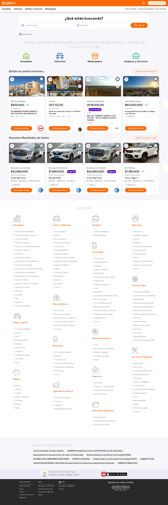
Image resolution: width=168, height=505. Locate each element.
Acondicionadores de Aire (105, 310)
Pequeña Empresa (141, 374)
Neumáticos (60, 276)
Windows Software (102, 307)
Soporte (21, 492)
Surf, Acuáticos (100, 394)
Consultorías (139, 385)
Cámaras (98, 266)
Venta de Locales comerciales (27, 246)
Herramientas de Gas (142, 310)
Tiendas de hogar (22, 355)
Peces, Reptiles (140, 254)
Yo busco (58, 329)
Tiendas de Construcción (144, 340)
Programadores (140, 393)
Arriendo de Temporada (25, 272)
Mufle (57, 268)
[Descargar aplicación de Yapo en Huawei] (103, 474)
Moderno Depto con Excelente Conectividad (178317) (115, 459)
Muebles (18, 344)
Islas (17, 298)
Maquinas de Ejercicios (103, 390)
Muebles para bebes (63, 409)
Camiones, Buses (62, 254)
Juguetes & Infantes (63, 391)
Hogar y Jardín (20, 322)
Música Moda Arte (101, 338)
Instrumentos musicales (104, 348)
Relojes (18, 404)
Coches (58, 401)
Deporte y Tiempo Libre (104, 386)
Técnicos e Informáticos (65, 363)
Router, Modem (100, 299)
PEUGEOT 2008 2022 (81, 459)
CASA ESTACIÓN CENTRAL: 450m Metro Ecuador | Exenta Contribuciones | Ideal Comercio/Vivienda (73, 463)
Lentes (18, 393)
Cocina (18, 333)
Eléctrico (137, 318)
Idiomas (58, 356)
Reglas (40, 495)
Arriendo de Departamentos (27, 261)
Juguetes (58, 405)
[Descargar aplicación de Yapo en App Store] (111, 474)
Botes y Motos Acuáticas (65, 318)
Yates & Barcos (60, 304)
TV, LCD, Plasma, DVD (103, 303)
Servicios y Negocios (142, 357)
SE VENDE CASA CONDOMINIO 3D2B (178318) (51, 459)
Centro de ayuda (160, 9)
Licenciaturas (60, 359)
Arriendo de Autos (62, 242)
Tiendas (61, 489)
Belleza (16, 379)
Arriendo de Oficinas (23, 265)
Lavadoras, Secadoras (103, 314)
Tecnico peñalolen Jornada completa (48, 451)
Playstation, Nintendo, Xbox (105, 295)
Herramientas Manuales (143, 307)
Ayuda (21, 489)
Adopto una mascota (143, 265)
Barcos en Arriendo (63, 314)
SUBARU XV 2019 (147, 459)
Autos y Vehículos (62, 225)
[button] (41, 86)
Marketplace (50, 9)
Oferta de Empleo (101, 231)
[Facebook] (113, 487)
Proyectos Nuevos (22, 306)
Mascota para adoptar (143, 261)
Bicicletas (98, 383)
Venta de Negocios (142, 382)
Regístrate (22, 497)
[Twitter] (121, 487)
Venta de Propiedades (24, 231)
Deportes (97, 376)
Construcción (139, 285)
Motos (57, 235)
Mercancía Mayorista (103, 410)
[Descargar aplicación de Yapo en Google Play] (122, 474)
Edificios (18, 291)
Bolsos (18, 385)
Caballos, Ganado (141, 235)
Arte (96, 345)
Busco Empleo (100, 235)
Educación (58, 345)
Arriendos (19, 254)
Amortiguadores (61, 250)
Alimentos (138, 231)
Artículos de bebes (63, 397)
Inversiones (138, 363)
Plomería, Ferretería (142, 325)
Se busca (19, 351)
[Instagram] (117, 487)
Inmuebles (6, 9)
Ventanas (19, 358)
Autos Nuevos (60, 239)
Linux (96, 288)
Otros (17, 362)
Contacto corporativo (26, 495)
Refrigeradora (100, 318)
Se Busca (58, 283)
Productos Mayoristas (143, 370)
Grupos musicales (101, 356)
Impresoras (99, 280)
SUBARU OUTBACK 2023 (127, 463)
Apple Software (100, 262)
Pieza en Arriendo (22, 287)
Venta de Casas (21, 239)
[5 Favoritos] (12, 79)
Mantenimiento (140, 336)
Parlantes (98, 292)
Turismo (137, 411)
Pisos (17, 336)
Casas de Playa (21, 280)
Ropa (17, 408)
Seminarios (59, 370)
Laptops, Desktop (101, 284)
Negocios (19, 302)
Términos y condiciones (46, 486)
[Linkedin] (124, 487)
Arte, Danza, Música (63, 352)
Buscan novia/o (140, 250)
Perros (136, 257)
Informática (99, 273)
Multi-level (138, 367)
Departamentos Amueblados (27, 276)
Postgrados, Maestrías (64, 367)
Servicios (137, 329)
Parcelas (18, 294)
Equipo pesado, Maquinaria (66, 261)
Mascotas (137, 225)
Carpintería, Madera (142, 292)
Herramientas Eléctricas (144, 303)
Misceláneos (139, 299)
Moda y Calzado (22, 397)
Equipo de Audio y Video (104, 277)
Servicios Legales (141, 408)
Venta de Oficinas (22, 242)
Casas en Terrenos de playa (26, 283)
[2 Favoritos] (126, 146)
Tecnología (97, 252)
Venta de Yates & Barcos (65, 325)
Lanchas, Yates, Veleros (64, 321)
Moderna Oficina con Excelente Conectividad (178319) (109, 455)
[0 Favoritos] (50, 146)
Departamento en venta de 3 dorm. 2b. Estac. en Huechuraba (58, 455)
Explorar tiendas (130, 9)
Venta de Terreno (22, 250)
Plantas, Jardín (21, 340)
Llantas (58, 280)
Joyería (18, 389)
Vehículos (18, 9)
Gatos (136, 239)
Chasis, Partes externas (64, 257)
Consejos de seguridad (145, 9)
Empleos (96, 225)
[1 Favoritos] (50, 79)
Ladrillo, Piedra (140, 321)
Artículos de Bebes (23, 329)
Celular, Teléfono (101, 269)
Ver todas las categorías (67, 486)
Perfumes (19, 400)
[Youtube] (128, 487)
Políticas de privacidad (45, 489)
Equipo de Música (62, 265)
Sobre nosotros (24, 486)
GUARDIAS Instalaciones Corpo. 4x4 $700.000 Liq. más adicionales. (95, 451)
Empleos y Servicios (33, 9)
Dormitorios (20, 347)
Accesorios (59, 246)
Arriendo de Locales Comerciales (29, 268)
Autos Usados (61, 231)
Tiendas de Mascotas (143, 246)
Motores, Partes (61, 272)
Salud (136, 404)
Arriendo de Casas (23, 257)
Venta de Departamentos (26, 235)
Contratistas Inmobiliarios (144, 295)
